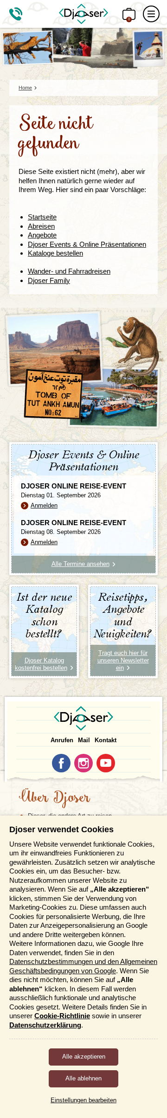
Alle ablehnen (83, 1078)
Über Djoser (54, 798)
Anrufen (62, 740)
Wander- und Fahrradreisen (69, 271)
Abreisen (41, 226)
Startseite (42, 217)
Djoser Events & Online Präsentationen (87, 244)
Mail (84, 740)
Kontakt (105, 740)
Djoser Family (49, 280)
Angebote (42, 235)
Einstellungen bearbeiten (83, 1100)
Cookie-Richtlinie (62, 1016)
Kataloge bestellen (55, 253)
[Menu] (151, 14)
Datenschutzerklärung (45, 1025)
